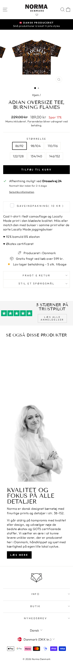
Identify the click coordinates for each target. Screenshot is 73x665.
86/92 (19, 146)
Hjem (35, 95)
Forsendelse (35, 121)
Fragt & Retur (37, 275)
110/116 (53, 146)
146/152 (54, 156)
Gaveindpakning (40, 205)
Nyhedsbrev (35, 618)
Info (35, 593)
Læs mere (19, 554)
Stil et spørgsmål (37, 283)
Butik (35, 606)
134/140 (36, 156)
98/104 (36, 146)
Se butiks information (21, 191)
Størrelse (37, 138)
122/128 (18, 156)
